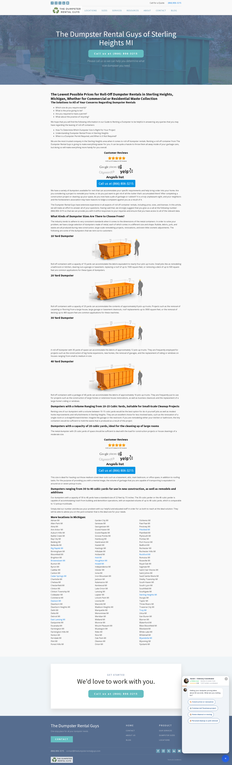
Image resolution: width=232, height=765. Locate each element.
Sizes (104, 10)
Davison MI (56, 601)
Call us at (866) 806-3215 (116, 183)
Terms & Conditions (174, 760)
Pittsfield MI (144, 529)
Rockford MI (144, 554)
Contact (161, 10)
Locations (90, 10)
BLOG (128, 740)
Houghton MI (101, 560)
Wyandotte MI (145, 638)
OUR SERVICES (165, 730)
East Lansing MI (58, 619)
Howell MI (99, 563)
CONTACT (61, 739)
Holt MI (98, 557)
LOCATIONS (164, 740)
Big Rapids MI (57, 548)
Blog (174, 10)
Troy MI (143, 610)
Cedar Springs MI (58, 576)
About (147, 10)
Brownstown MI (58, 560)
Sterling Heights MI (148, 594)
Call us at (116, 53)
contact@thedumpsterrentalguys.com (83, 751)
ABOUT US (130, 735)
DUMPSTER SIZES (167, 735)
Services (117, 10)
